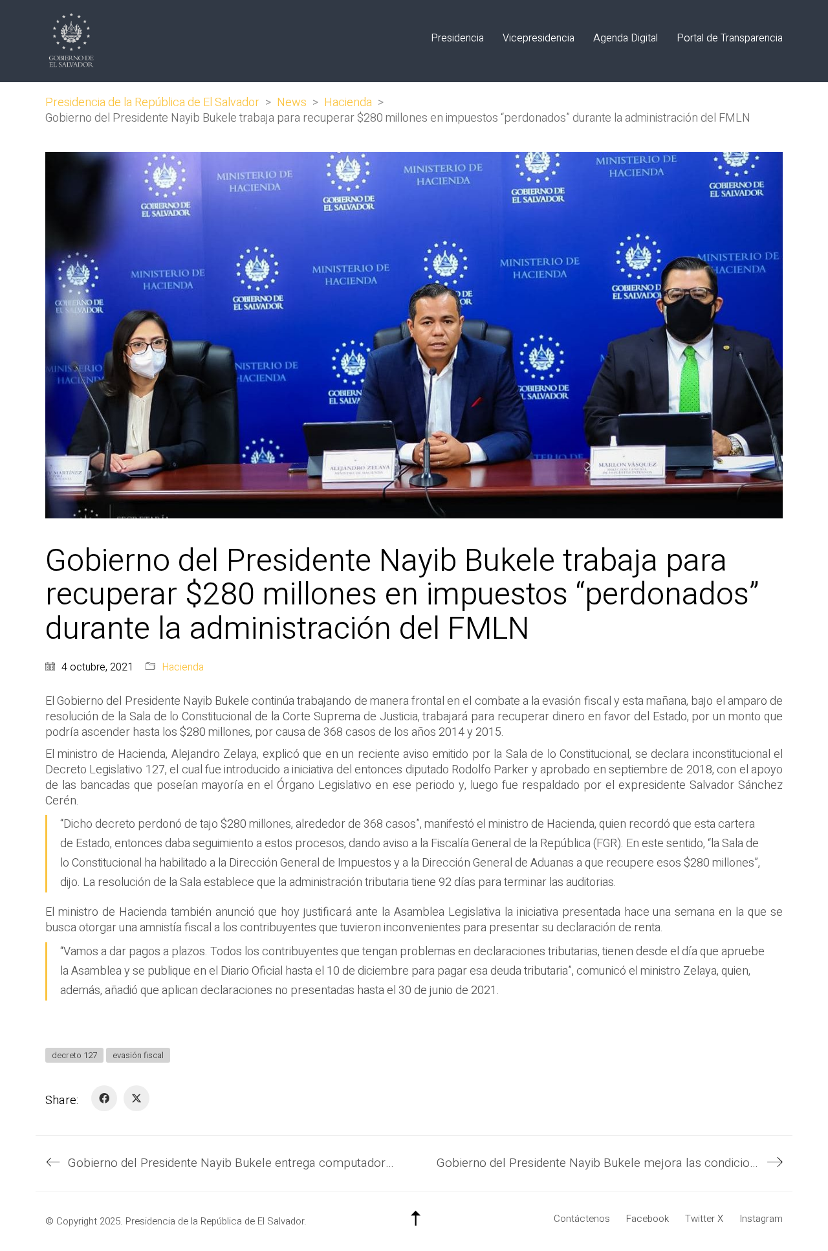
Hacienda (183, 667)
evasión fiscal (138, 1055)
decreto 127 (74, 1055)
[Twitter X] (136, 1098)
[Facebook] (104, 1098)
